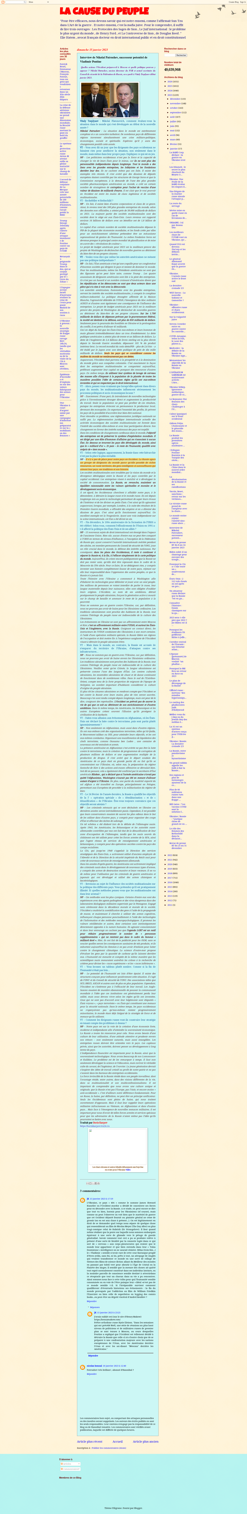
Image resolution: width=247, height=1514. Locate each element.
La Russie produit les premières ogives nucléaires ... (177, 440)
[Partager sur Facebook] (95, 1183)
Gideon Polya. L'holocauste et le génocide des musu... (178, 427)
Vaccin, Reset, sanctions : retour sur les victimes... (178, 495)
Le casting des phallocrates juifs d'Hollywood (177, 706)
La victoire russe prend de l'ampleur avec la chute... (178, 507)
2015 (170, 887)
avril (173, 135)
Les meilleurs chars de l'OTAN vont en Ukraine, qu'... (178, 236)
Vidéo (128, 1170)
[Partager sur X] (93, 1183)
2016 (170, 882)
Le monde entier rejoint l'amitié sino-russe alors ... (178, 519)
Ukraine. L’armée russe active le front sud (178, 277)
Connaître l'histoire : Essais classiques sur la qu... (178, 608)
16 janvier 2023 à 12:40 (114, 1366)
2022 (170, 855)
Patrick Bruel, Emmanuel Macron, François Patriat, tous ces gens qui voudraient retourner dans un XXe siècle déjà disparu (65, 82)
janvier (174, 148)
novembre (175, 103)
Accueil (118, 1441)
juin (172, 126)
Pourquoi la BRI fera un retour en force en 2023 (178, 672)
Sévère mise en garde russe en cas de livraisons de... (178, 214)
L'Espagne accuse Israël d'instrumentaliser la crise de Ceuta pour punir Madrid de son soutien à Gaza (65, 301)
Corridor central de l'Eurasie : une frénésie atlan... (178, 646)
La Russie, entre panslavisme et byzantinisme (178, 755)
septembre (176, 112)
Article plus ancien (146, 1441)
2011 (170, 905)
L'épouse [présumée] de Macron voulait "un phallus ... (178, 659)
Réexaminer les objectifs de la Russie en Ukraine (178, 364)
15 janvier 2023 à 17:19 (101, 1198)
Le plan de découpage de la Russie (178, 683)
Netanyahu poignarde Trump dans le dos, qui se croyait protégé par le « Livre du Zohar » (65, 269)
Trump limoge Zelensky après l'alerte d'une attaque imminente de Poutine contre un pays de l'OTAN (65, 235)
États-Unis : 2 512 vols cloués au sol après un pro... (178, 582)
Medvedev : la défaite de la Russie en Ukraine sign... (178, 352)
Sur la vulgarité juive (178, 318)
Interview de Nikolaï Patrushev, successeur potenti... (176, 533)
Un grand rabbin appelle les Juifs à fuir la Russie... (178, 767)
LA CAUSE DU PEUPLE (104, 12)
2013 (170, 896)
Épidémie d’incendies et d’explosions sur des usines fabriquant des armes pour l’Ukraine (65, 386)
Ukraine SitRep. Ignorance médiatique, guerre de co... (178, 391)
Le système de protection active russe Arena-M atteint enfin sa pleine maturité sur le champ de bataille (65, 158)
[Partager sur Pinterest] (98, 1183)
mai (172, 130)
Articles (67, 1464)
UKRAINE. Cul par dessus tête (176, 225)
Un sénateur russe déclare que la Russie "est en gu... (177, 595)
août (172, 117)
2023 (170, 95)
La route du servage (176, 204)
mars (173, 139)
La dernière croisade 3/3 (177, 286)
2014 (170, 891)
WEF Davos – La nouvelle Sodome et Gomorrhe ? (178, 296)
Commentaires (70, 1469)
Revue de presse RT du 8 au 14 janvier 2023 (178, 545)
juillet (173, 121)
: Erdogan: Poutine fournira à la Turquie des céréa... (177, 455)
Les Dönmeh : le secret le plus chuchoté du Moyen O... (178, 171)
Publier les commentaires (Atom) (109, 1448)
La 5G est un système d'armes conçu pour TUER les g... (178, 731)
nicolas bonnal (94, 1366)
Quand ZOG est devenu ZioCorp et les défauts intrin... (178, 249)
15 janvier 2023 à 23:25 (108, 1312)
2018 (170, 873)
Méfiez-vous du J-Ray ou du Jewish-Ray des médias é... (178, 718)
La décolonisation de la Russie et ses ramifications (178, 482)
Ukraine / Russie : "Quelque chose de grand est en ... (178, 820)
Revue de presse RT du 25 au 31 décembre (178, 845)
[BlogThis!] (90, 1183)
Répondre (92, 1301)
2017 (170, 878)
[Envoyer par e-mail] (87, 1183)
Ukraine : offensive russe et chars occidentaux (178, 308)
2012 (170, 900)
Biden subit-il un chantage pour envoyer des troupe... (178, 556)
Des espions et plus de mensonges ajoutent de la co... (178, 780)
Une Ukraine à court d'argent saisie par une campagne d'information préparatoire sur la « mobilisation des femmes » (65, 419)
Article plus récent (89, 1441)
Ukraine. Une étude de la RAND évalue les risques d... (178, 183)
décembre (175, 99)
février (174, 144)
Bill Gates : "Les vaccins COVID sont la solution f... (178, 808)
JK (88, 1198)
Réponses (95, 1307)
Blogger (138, 1508)
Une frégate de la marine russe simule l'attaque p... (177, 195)
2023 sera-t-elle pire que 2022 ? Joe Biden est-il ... (178, 621)
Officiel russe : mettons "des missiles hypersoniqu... (178, 694)
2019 (170, 869)
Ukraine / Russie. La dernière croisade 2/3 (178, 744)
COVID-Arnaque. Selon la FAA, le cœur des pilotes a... (178, 340)
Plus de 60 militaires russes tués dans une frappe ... (176, 794)
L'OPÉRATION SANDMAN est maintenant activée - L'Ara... (178, 377)
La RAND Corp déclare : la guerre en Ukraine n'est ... (177, 157)
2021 (170, 859)
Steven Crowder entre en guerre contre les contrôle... (178, 328)
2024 (170, 90)
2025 (170, 86)
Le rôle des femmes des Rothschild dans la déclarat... (177, 833)
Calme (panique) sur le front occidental (178, 416)
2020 (170, 864)
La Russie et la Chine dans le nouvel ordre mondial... (178, 469)
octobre (174, 108)
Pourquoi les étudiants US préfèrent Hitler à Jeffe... (178, 633)
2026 (170, 81)
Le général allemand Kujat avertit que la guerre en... (178, 264)
